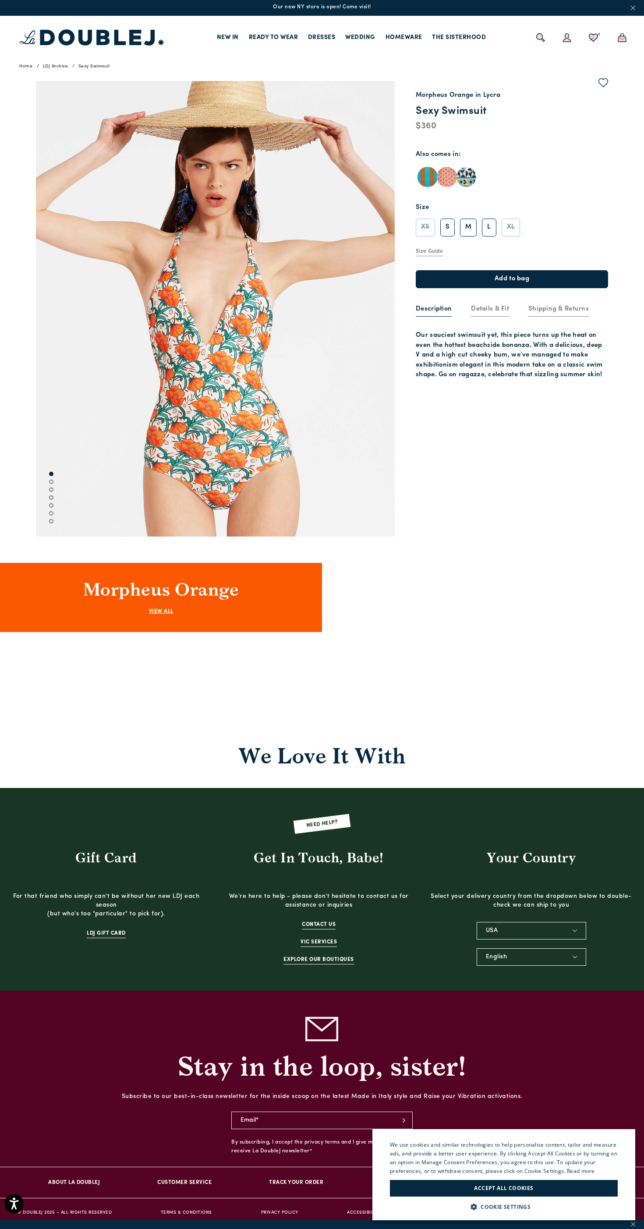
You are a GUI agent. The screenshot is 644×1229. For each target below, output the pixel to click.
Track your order (296, 1182)
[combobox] (531, 930)
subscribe (404, 1120)
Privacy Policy (279, 1212)
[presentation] (434, 309)
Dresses (322, 37)
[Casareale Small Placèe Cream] (466, 177)
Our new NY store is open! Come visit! (322, 7)
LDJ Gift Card (106, 933)
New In (228, 37)
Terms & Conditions (186, 1212)
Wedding (360, 37)
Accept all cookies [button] (503, 1188)
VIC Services (319, 942)
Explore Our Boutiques (318, 959)
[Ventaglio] (447, 177)
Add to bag (512, 278)
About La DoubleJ (74, 1182)
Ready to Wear (273, 37)
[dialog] (503, 1174)
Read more (581, 1171)
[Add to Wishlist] (603, 84)
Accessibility (364, 1212)
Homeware (404, 37)
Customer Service (184, 1182)
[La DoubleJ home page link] (92, 37)
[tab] (434, 309)
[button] (504, 1206)
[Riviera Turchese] (428, 177)
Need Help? (322, 824)
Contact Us (319, 924)
